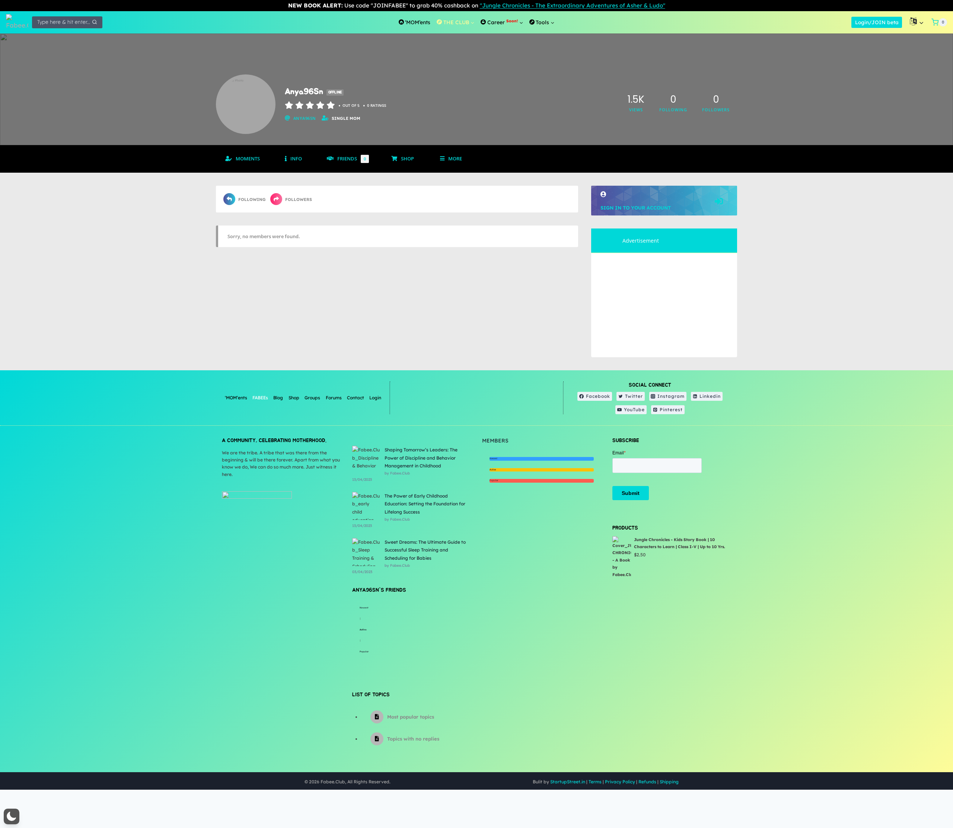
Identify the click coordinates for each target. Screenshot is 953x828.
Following (252, 199)
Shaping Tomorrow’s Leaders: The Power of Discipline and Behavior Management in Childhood (421, 458)
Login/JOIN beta (877, 22)
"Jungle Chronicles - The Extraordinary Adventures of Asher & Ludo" (572, 5)
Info (296, 159)
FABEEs (260, 397)
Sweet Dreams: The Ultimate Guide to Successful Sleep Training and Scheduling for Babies (425, 550)
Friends (351, 159)
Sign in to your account (635, 208)
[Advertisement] (664, 305)
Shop (407, 159)
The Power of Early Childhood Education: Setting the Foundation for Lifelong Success (425, 504)
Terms (595, 781)
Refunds (647, 781)
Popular (364, 651)
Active (363, 629)
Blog (278, 397)
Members (495, 440)
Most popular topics (410, 717)
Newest (364, 607)
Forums (334, 397)
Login (375, 397)
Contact (355, 397)
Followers (298, 199)
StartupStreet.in (567, 781)
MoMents (248, 159)
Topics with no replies (413, 739)
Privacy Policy (620, 781)
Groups (312, 397)
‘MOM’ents (236, 397)
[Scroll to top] (928, 798)
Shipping (669, 781)
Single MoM (346, 118)
